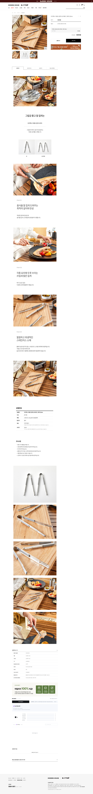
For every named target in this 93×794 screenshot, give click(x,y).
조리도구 (18, 12)
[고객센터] (84, 5)
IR (15, 778)
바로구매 (73, 40)
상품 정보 (17, 68)
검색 (84, 7)
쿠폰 (25, 7)
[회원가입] (79, 5)
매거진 (40, 7)
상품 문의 (40, 68)
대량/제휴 (45, 7)
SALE (28, 7)
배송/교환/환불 (52, 68)
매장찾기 (24, 780)
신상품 (21, 7)
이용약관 (14, 780)
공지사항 (18, 778)
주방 (15, 12)
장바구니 (58, 40)
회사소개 (9, 778)
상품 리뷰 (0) (29, 68)
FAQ (21, 778)
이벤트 (32, 7)
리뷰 (36, 7)
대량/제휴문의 (10, 780)
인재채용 (13, 778)
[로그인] (77, 5)
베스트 (16, 7)
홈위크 (12, 7)
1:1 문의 (24, 778)
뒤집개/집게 (23, 12)
